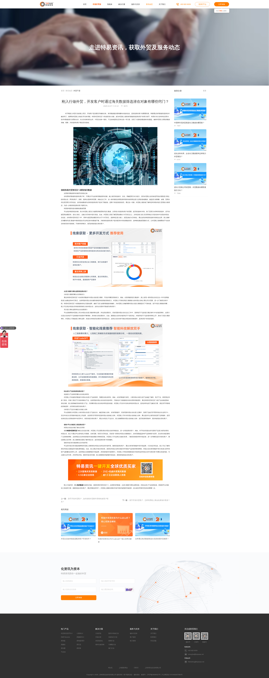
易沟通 (63, 648)
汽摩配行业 (112, 644)
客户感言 (133, 637)
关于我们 (153, 633)
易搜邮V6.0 (80, 637)
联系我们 (153, 637)
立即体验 (221, 4)
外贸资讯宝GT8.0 (66, 633)
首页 (62, 90)
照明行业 (111, 641)
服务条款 (137, 674)
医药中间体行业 (113, 633)
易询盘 (63, 641)
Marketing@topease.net (196, 662)
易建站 (63, 644)
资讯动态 (69, 90)
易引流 (79, 644)
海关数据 (80, 485)
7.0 (78, 430)
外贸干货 (77, 90)
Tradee (63, 652)
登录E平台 (202, 4)
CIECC (136, 668)
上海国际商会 (123, 668)
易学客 (79, 648)
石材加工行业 (112, 637)
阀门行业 (111, 648)
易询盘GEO (80, 641)
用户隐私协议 (127, 674)
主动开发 (98, 633)
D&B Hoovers (65, 637)
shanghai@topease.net (196, 654)
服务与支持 (133, 633)
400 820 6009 (185, 4)
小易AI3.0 (80, 633)
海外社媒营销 (99, 644)
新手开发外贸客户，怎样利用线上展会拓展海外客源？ (149, 500)
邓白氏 (110, 668)
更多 (204, 90)
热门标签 (133, 641)
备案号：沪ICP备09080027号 (151, 674)
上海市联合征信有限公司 (153, 668)
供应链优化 (99, 641)
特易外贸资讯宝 (72, 430)
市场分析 (98, 637)
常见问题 (153, 641)
